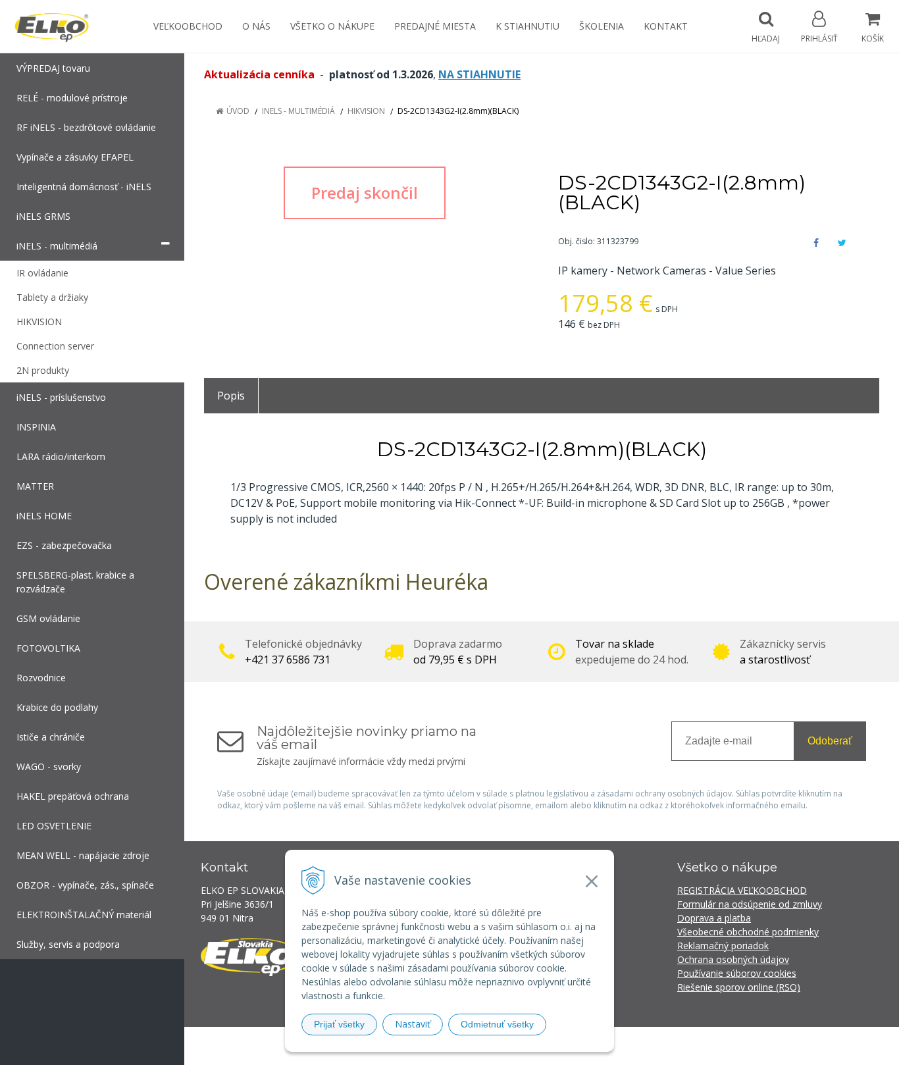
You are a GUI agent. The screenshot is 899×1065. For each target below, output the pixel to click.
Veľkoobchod (187, 26)
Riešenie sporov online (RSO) (738, 987)
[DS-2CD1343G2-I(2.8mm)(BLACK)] (364, 193)
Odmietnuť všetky (497, 1024)
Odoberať (830, 740)
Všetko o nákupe (332, 26)
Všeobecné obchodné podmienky (748, 931)
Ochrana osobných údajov (733, 959)
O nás (256, 26)
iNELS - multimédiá (298, 111)
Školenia (601, 26)
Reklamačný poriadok (723, 945)
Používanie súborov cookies (736, 973)
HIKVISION (366, 111)
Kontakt (666, 26)
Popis (231, 395)
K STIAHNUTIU (527, 26)
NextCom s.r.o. (685, 1045)
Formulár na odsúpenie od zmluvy (749, 904)
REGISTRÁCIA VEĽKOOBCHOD (742, 890)
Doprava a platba (714, 918)
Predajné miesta (435, 26)
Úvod (237, 111)
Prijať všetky (339, 1024)
